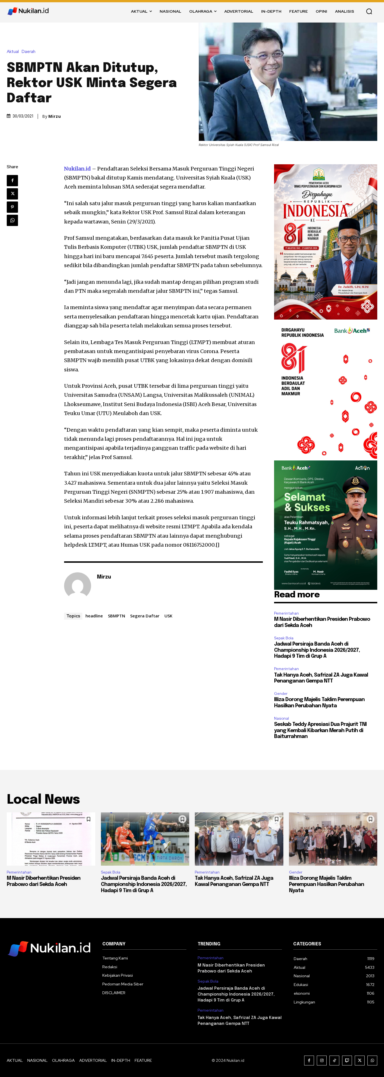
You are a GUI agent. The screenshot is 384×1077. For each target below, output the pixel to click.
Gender (281, 693)
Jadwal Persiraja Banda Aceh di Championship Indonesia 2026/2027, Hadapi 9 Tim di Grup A (317, 650)
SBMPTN (116, 616)
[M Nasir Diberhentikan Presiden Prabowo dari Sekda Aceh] (51, 839)
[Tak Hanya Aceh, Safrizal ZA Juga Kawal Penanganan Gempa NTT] (239, 839)
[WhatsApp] (12, 220)
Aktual (13, 52)
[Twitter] (12, 194)
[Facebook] (12, 180)
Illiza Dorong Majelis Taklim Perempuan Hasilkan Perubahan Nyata (326, 884)
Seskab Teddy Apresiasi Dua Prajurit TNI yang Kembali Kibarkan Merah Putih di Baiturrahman (320, 730)
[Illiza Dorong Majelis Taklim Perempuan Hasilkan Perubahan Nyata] (333, 839)
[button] (369, 11)
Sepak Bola (283, 638)
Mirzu (54, 116)
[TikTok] (334, 1060)
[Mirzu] (77, 585)
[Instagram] (322, 1060)
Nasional (281, 718)
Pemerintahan (286, 613)
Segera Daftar (144, 616)
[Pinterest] (12, 207)
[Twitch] (347, 1060)
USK (168, 616)
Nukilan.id (77, 168)
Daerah (28, 52)
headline (94, 616)
